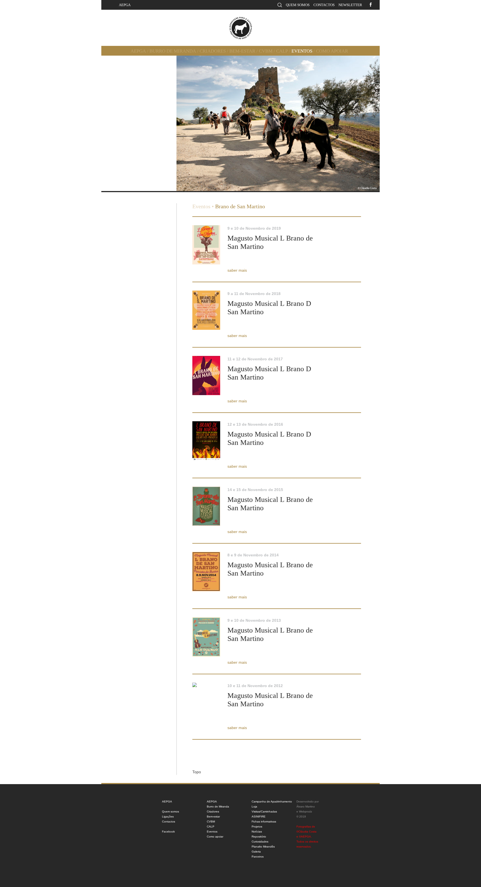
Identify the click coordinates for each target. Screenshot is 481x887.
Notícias (257, 831)
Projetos (257, 826)
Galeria (256, 851)
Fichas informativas (264, 821)
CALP (282, 51)
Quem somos (298, 5)
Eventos (301, 51)
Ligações (168, 816)
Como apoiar (332, 51)
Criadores (213, 51)
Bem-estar (242, 51)
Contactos (324, 5)
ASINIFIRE (259, 816)
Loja (254, 806)
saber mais (237, 270)
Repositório (259, 836)
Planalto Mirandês (263, 846)
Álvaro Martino (305, 806)
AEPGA (125, 5)
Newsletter (350, 5)
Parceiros (258, 856)
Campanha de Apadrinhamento (272, 801)
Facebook (168, 831)
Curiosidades (260, 841)
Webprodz (305, 811)
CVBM (266, 51)
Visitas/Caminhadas (264, 811)
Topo (196, 772)
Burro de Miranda (172, 51)
